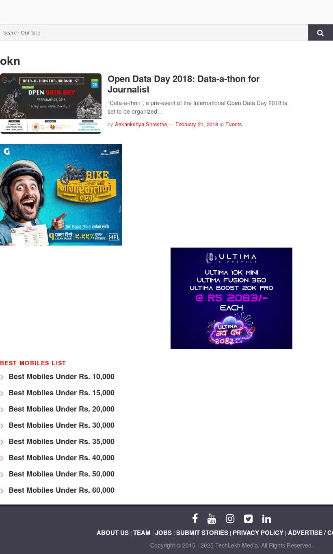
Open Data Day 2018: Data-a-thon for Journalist (184, 83)
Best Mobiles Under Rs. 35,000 (60, 441)
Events (233, 124)
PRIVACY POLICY (258, 532)
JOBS (163, 532)
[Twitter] (248, 518)
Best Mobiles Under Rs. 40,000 (60, 457)
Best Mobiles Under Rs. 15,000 (60, 392)
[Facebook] (195, 518)
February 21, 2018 (196, 124)
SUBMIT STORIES (202, 532)
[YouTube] (212, 518)
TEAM (142, 532)
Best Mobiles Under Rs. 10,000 (60, 376)
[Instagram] (230, 518)
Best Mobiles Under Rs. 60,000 (60, 490)
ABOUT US (113, 532)
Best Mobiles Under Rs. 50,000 (60, 473)
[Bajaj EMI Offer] (61, 243)
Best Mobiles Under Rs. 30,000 (60, 425)
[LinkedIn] (266, 518)
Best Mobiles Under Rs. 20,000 (60, 408)
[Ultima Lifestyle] (231, 347)
